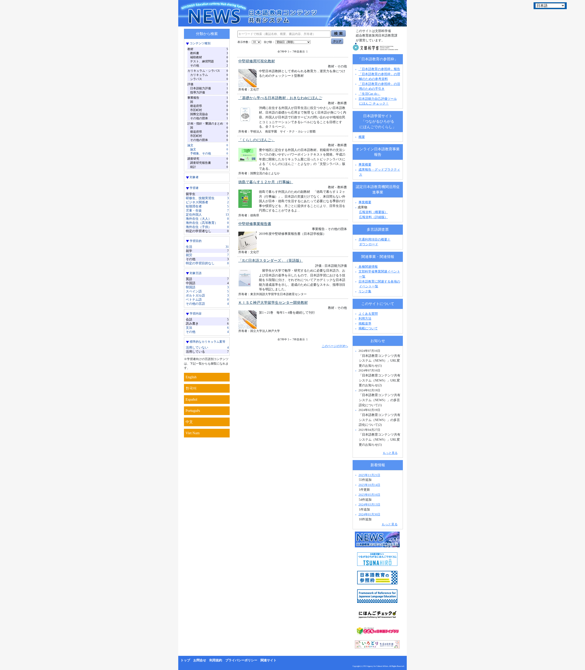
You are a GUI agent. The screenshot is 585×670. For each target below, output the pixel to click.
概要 (362, 137)
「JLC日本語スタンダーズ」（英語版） (270, 260)
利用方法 (365, 318)
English (191, 377)
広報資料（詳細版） (373, 217)
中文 (189, 422)
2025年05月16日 (369, 494)
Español (191, 399)
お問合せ (199, 660)
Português (193, 411)
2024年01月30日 (369, 514)
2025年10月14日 (369, 485)
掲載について (368, 328)
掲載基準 (365, 323)
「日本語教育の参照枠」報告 (379, 69)
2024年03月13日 (369, 504)
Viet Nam (192, 433)
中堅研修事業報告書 (254, 224)
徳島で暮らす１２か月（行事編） (265, 182)
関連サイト (269, 660)
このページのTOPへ (335, 346)
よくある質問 (368, 313)
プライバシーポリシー (241, 660)
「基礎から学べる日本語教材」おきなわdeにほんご (280, 98)
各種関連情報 (368, 266)
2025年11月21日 (369, 475)
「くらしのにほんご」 (256, 140)
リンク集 (365, 291)
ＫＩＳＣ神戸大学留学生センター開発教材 (273, 303)
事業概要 (365, 164)
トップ (185, 660)
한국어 (191, 388)
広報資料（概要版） (373, 212)
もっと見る (390, 453)
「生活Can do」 (369, 93)
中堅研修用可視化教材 (256, 61)
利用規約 (215, 660)
